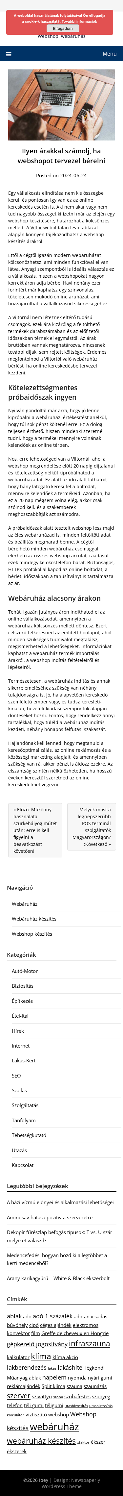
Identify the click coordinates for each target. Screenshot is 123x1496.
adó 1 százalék (52, 1316)
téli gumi (34, 1405)
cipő (34, 1325)
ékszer (98, 1441)
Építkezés (22, 1001)
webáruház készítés (41, 1440)
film (35, 1333)
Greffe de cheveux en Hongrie (75, 1333)
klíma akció (65, 1357)
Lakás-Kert (23, 1060)
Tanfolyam (24, 1120)
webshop (58, 1414)
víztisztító (36, 1414)
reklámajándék (23, 1386)
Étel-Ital (20, 1015)
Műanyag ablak (24, 1377)
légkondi (95, 1367)
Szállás (19, 1090)
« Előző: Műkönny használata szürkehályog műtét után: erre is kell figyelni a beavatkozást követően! (35, 830)
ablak (14, 1316)
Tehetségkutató (29, 1135)
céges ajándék (56, 1325)
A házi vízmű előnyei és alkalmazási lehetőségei (60, 1202)
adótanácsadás (90, 1316)
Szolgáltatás (25, 1105)
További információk (79, 21)
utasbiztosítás (76, 1406)
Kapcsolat (22, 1165)
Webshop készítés (32, 933)
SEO (16, 1075)
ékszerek (17, 1451)
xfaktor (83, 1442)
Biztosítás (22, 985)
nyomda (77, 1377)
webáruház (54, 1426)
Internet (21, 1045)
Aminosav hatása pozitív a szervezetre (49, 1217)
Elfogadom (63, 28)
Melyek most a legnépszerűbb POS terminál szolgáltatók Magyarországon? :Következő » (91, 826)
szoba (58, 1397)
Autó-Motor (25, 971)
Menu (110, 53)
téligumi (54, 1405)
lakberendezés (27, 1367)
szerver (19, 1395)
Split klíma (53, 1386)
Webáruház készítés (34, 918)
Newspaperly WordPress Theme (71, 1483)
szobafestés (77, 1396)
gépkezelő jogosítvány (37, 1344)
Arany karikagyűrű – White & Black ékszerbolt (58, 1278)
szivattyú (42, 1396)
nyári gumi (100, 1377)
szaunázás (95, 1386)
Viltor (36, 227)
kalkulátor (18, 1357)
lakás (52, 1368)
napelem (54, 1377)
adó (27, 1316)
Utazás (19, 1150)
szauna (74, 1386)
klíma (41, 1356)
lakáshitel (71, 1367)
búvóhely (17, 1325)
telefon (15, 1405)
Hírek (18, 1030)
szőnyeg (101, 1396)
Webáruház (24, 903)
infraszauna (89, 1343)
